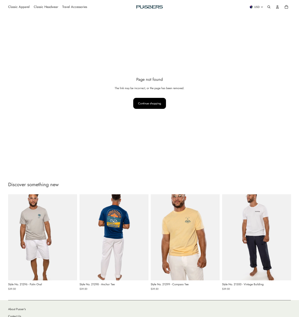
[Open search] (268, 6)
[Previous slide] (14, 237)
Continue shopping (149, 103)
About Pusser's (17, 309)
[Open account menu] (277, 6)
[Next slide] (71, 237)
